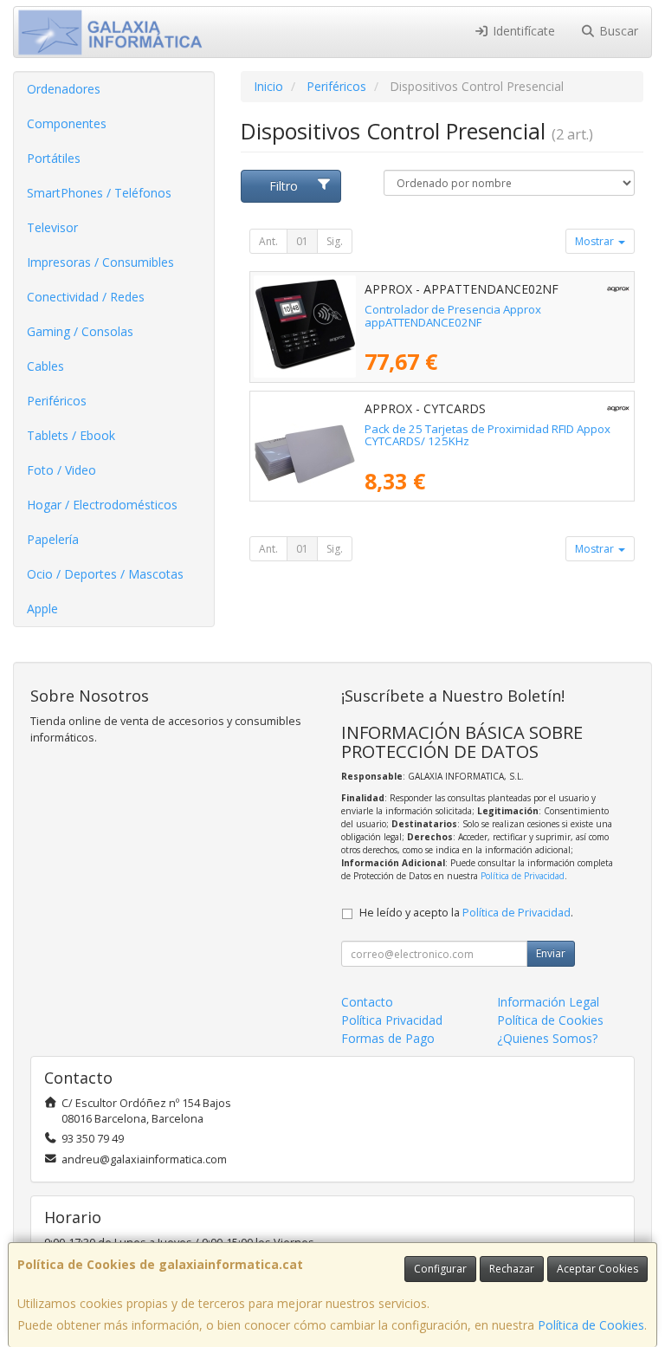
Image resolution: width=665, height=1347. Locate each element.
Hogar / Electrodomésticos (102, 504)
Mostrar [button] (596, 241)
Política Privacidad (391, 1020)
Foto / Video (61, 470)
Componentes (67, 123)
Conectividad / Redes (86, 296)
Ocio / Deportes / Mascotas (105, 574)
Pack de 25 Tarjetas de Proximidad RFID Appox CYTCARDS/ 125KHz (487, 435)
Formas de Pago (388, 1038)
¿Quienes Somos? (547, 1038)
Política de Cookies (591, 1325)
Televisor (52, 227)
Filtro (283, 186)
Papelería (53, 539)
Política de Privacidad (523, 876)
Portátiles (54, 158)
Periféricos (57, 400)
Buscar (617, 31)
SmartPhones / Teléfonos (99, 193)
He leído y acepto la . (466, 912)
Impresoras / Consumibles (100, 262)
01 (302, 241)
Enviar (550, 953)
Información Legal (548, 1002)
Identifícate (522, 31)
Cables (45, 366)
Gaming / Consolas (80, 331)
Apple (42, 608)
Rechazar (511, 1268)
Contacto (367, 1002)
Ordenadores (63, 89)
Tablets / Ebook (71, 435)
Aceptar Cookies (597, 1268)
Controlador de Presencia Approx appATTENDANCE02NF (453, 315)
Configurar (440, 1268)
